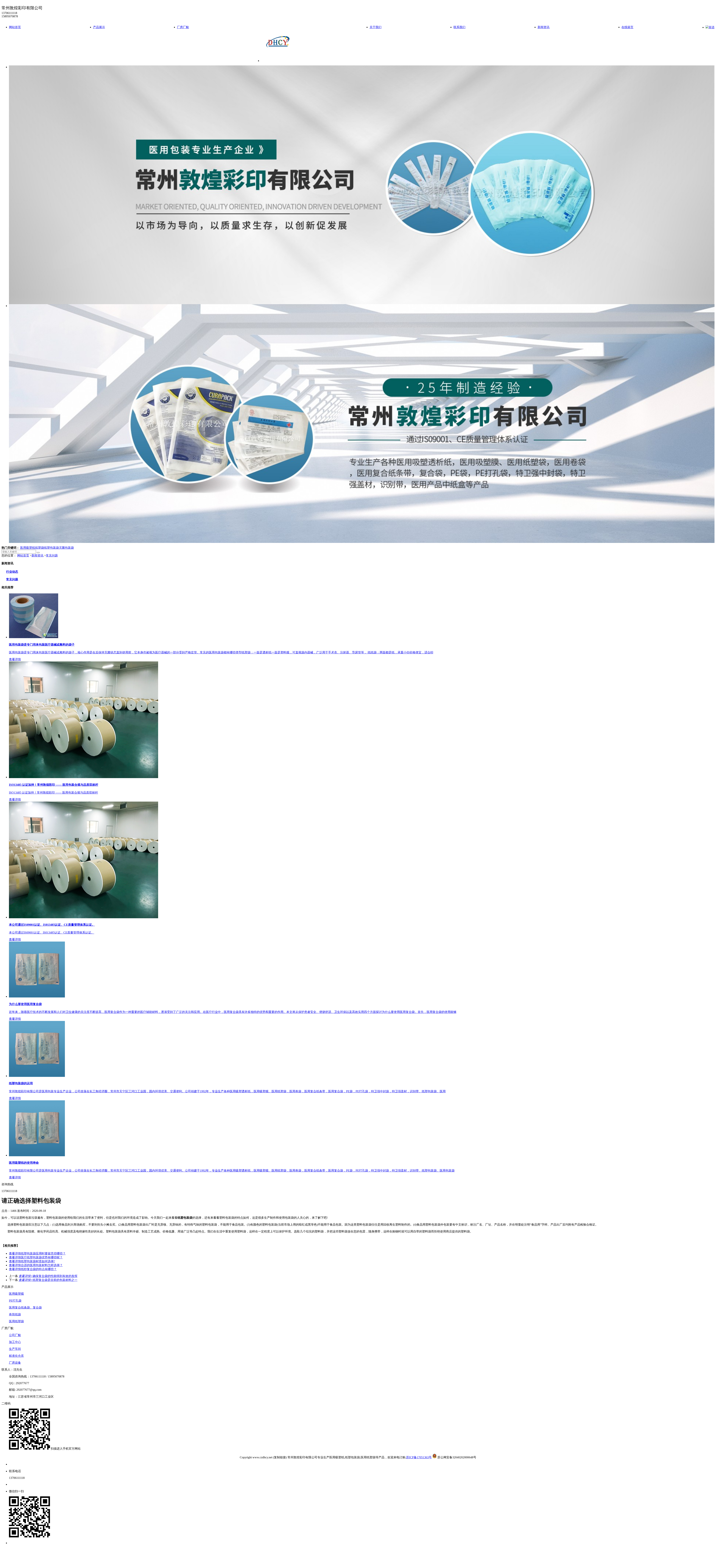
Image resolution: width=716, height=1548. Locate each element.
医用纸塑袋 (16, 1321)
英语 (712, 27)
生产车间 (15, 1348)
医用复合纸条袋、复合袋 (25, 1307)
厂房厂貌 (183, 27)
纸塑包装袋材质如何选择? (32, 1261)
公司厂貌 (15, 1335)
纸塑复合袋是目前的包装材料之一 (48, 1279)
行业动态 (12, 571)
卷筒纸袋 (15, 1314)
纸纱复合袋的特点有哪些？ (33, 1269)
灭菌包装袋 (66, 547)
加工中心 (15, 1342)
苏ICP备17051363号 (419, 1457)
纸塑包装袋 (51, 547)
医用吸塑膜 (16, 1293)
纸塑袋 (39, 547)
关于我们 (375, 27)
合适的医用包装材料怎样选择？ (36, 1265)
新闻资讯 (543, 27)
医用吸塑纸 (27, 547)
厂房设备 (15, 1362)
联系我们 (459, 27)
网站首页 (15, 27)
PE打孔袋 (15, 1300)
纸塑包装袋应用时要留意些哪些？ (37, 1253)
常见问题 (52, 555)
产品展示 (99, 27)
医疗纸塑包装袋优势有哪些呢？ (36, 1257)
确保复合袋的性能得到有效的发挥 (48, 1276)
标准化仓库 (16, 1355)
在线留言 (627, 27)
